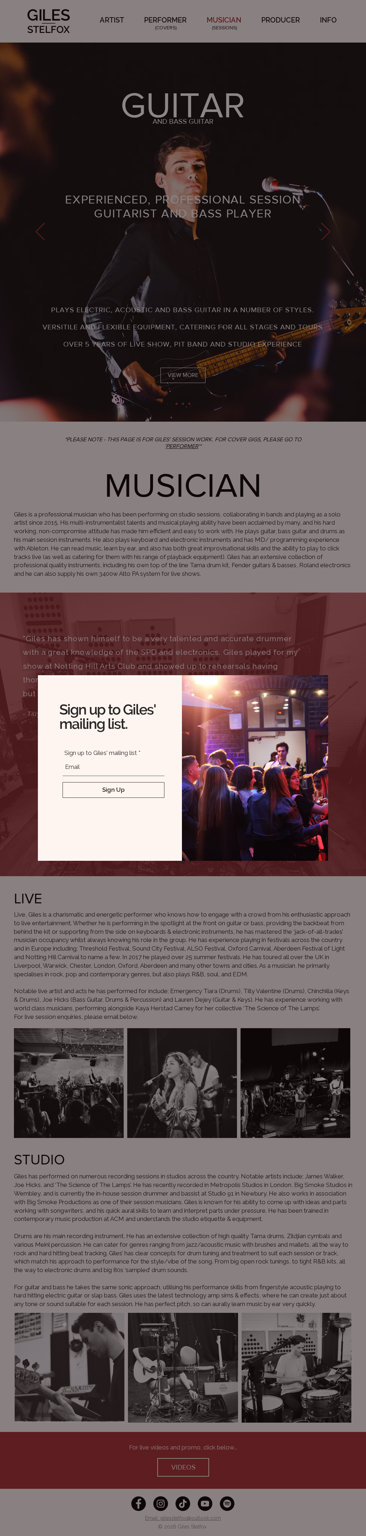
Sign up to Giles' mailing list (100, 753)
